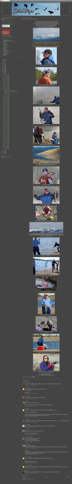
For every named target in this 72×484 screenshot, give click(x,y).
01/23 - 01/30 (6, 144)
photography (32, 377)
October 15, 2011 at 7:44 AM (31, 416)
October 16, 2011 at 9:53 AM (31, 454)
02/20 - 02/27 (6, 139)
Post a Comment (25, 475)
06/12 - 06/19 (6, 117)
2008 (4, 153)
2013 (4, 70)
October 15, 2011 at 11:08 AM (31, 427)
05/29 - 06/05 (6, 120)
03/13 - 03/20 (6, 135)
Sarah (26, 470)
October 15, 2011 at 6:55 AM (31, 398)
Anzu (25, 419)
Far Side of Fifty (27, 465)
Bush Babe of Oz (6, 53)
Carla (25, 401)
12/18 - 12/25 (6, 75)
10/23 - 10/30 (6, 86)
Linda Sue (26, 444)
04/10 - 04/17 (6, 129)
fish (28, 377)
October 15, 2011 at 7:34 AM (31, 406)
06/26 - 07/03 (6, 114)
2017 (4, 64)
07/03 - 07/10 (6, 113)
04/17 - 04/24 (6, 128)
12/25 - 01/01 (6, 74)
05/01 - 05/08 (6, 125)
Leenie (26, 408)
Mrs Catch (26, 382)
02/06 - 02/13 (6, 142)
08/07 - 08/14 (6, 106)
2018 (4, 63)
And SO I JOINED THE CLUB (7, 51)
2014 (4, 68)
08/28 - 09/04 (6, 102)
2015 (4, 67)
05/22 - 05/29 (6, 121)
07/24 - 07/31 (6, 109)
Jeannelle (26, 424)
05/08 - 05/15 (6, 124)
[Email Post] (33, 376)
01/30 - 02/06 (6, 143)
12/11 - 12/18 (6, 76)
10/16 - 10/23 (6, 87)
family (26, 377)
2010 (4, 150)
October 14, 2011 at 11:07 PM (31, 385)
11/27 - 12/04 (6, 79)
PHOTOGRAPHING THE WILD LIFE (30, 19)
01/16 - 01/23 (6, 146)
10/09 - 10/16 (6, 89)
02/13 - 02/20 (6, 140)
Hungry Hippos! (5, 54)
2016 (4, 66)
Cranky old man (5, 50)
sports (36, 377)
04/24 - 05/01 (6, 127)
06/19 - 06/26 (6, 116)
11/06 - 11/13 (6, 83)
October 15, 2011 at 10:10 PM (31, 448)
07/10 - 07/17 (6, 112)
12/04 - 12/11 (6, 78)
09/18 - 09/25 (6, 98)
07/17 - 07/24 (6, 110)
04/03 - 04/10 (6, 131)
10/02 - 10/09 (6, 95)
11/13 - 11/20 (6, 82)
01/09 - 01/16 (6, 147)
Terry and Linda (27, 456)
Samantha (26, 387)
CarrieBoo (26, 429)
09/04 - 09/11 (6, 101)
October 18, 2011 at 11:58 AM (31, 473)
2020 (4, 60)
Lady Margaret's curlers (7, 40)
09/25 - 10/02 (6, 97)
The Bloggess (5, 47)
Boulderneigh (5, 44)
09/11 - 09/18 (6, 99)
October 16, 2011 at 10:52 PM (31, 468)
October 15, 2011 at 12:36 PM (31, 434)
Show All (19, 56)
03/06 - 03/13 (6, 136)
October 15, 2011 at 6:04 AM (31, 393)
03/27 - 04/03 (6, 132)
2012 (4, 71)
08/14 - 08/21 (6, 105)
